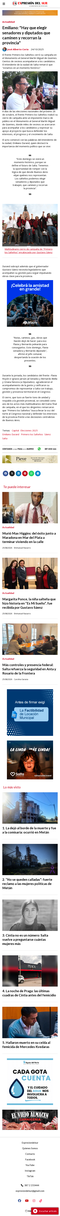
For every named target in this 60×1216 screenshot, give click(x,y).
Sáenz (47, 434)
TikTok (30, 1176)
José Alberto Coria (17, 49)
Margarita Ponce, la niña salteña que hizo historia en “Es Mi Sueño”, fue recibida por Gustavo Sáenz (29, 603)
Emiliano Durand (10, 434)
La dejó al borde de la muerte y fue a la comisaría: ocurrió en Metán (29, 830)
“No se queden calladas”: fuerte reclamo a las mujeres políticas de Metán (27, 883)
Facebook (30, 1159)
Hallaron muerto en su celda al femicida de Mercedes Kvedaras (26, 1045)
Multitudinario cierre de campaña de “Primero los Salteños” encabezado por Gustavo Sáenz (28, 250)
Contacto (30, 1153)
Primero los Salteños (32, 434)
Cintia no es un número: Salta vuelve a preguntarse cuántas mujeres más (25, 939)
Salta (4, 438)
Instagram (30, 1170)
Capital (15, 430)
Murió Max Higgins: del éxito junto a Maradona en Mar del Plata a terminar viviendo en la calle (29, 537)
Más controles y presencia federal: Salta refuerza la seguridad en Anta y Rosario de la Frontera (29, 669)
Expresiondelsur (30, 1142)
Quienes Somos (30, 1148)
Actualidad (8, 21)
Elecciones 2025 (29, 430)
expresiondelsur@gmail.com (30, 1190)
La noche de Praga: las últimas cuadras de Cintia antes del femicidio (29, 993)
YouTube (30, 1165)
